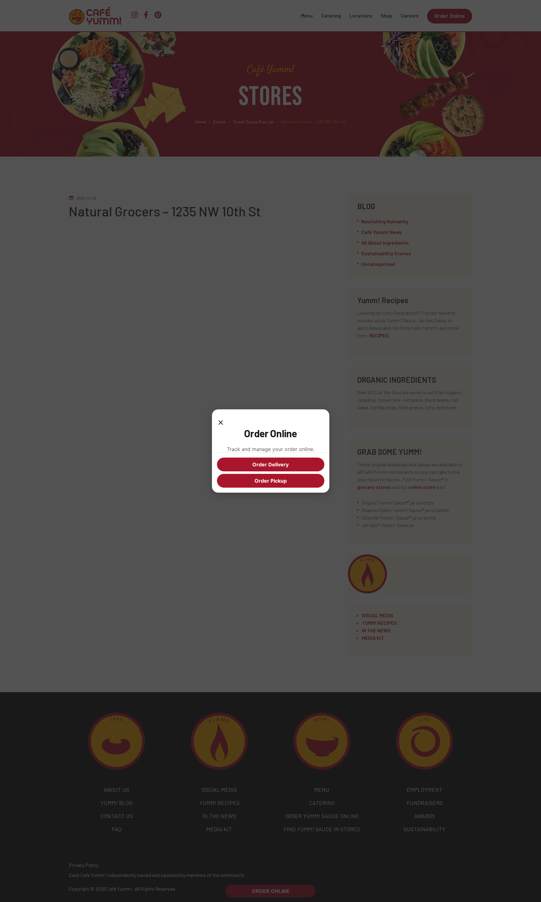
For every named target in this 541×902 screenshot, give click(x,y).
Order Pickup (271, 481)
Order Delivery (270, 464)
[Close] (220, 420)
